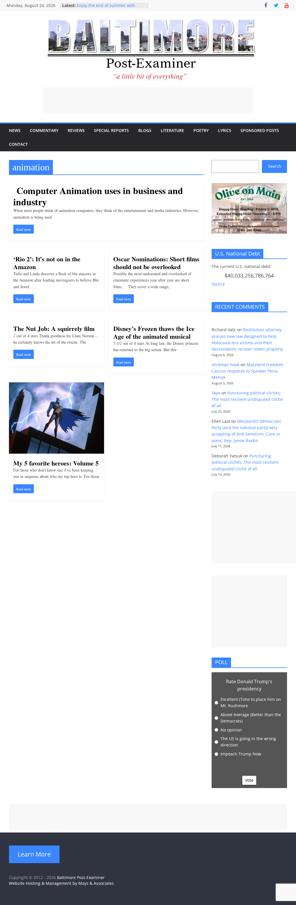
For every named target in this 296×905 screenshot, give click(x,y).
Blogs (144, 130)
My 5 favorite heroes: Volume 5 (56, 463)
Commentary (44, 130)
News (15, 130)
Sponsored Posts (259, 130)
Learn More (34, 854)
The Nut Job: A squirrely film (54, 328)
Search (274, 166)
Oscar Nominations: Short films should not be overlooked (156, 262)
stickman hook (225, 364)
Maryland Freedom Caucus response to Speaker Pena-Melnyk (247, 371)
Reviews (76, 130)
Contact (18, 144)
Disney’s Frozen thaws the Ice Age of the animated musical (154, 332)
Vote (249, 780)
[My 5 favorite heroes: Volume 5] (56, 386)
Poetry (201, 130)
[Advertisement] (148, 100)
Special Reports (111, 130)
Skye (216, 393)
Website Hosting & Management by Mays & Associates (61, 883)
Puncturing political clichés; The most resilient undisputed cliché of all (247, 399)
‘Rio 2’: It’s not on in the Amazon (46, 262)
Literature (172, 130)
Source (218, 284)
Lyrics (224, 130)
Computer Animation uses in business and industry (98, 196)
